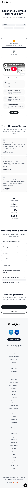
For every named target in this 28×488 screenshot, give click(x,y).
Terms (14, 457)
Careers (14, 403)
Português (20, 479)
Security (14, 394)
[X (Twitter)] (13, 345)
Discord (14, 362)
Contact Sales (14, 405)
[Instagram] (16, 345)
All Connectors (14, 365)
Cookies (14, 463)
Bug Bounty (14, 451)
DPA (14, 468)
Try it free (14, 112)
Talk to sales (14, 311)
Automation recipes (14, 385)
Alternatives (14, 419)
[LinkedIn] (18, 345)
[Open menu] (25, 2)
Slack (14, 353)
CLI (14, 430)
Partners (14, 448)
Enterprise (14, 397)
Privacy (14, 460)
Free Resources (14, 382)
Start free (14, 307)
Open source (14, 400)
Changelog (14, 422)
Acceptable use (14, 465)
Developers (14, 388)
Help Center (14, 377)
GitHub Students (14, 445)
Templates (14, 379)
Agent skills (14, 433)
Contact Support (14, 408)
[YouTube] (20, 345)
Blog (14, 374)
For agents (14, 428)
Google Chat (14, 359)
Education (14, 439)
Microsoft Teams (14, 356)
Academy (14, 371)
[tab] (14, 43)
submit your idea (14, 339)
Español (14, 479)
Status (14, 425)
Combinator (18, 482)
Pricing (14, 416)
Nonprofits (14, 442)
